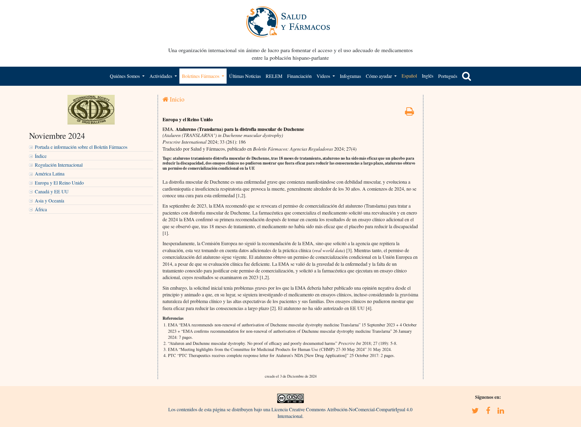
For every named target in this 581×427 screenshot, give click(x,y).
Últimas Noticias (245, 76)
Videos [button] (324, 76)
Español (409, 75)
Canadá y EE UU (52, 191)
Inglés (427, 75)
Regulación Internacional (59, 165)
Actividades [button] (161, 76)
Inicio (176, 99)
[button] (467, 76)
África (41, 209)
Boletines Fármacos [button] (201, 76)
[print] (409, 113)
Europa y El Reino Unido (59, 182)
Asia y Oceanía (49, 200)
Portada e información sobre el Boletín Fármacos (81, 147)
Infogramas (350, 76)
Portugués (447, 76)
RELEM (274, 76)
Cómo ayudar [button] (379, 76)
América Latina (49, 173)
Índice (41, 156)
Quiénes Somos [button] (125, 76)
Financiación (299, 76)
